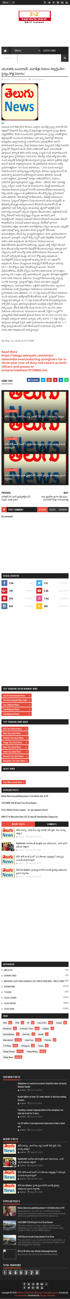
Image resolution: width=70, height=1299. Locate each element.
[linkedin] (67, 2)
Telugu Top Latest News (14, 742)
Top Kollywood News (15, 713)
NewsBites (9, 58)
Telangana (25, 1045)
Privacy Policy (42, 1292)
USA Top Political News (14, 728)
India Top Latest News (14, 733)
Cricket (59, 1022)
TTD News (7, 992)
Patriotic (48, 1040)
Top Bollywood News (15, 709)
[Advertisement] (35, 647)
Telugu (40, 1045)
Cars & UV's (8, 970)
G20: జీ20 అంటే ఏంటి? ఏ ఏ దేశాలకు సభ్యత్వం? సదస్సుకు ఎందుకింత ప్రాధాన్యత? (35, 445)
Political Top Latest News (14, 737)
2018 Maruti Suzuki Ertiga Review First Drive (36, 1236)
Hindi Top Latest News (14, 747)
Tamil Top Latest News (14, 751)
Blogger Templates (47, 1295)
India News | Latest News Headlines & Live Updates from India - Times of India (34, 981)
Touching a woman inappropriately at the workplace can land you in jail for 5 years (40, 1111)
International (9, 986)
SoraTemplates (20, 1295)
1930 (5, 1022)
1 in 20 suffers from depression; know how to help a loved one (41, 1124)
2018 (17, 1022)
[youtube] (42, 1287)
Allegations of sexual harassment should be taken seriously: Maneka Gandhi (42, 1085)
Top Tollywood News (15, 704)
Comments (52, 824)
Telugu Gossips (10, 997)
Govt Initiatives (8, 1034)
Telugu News (38, 79)
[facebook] (45, 2)
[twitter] (49, 2)
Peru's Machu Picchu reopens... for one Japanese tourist (24, 809)
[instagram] (58, 2)
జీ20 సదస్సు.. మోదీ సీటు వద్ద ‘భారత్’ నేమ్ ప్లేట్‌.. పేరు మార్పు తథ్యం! (34, 416)
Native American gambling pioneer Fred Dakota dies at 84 (24, 796)
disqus (52, 509)
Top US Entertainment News (15, 695)
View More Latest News (12, 782)
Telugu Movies (10, 1003)
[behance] (62, 2)
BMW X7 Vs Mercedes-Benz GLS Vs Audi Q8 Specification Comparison (29, 816)
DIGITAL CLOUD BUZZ (26, 1292)
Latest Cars (49, 50)
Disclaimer (54, 1292)
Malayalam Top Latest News (14, 760)
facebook (63, 509)
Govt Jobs (26, 1034)
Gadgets (46, 1028)
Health (40, 1034)
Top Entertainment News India (15, 700)
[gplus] (33, 1287)
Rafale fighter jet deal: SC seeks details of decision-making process (42, 1098)
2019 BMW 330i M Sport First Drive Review (19, 802)
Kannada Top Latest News (14, 756)
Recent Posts (18, 824)
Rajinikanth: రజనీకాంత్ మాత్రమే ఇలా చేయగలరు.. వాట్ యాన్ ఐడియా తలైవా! (41, 845)
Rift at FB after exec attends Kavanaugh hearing (37, 1251)
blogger (42, 509)
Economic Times (10, 975)
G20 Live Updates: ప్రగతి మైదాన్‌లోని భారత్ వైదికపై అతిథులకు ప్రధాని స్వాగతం (35, 476)
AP (28, 1022)
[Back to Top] (46, 1284)
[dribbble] (53, 2)
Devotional (7, 1028)
